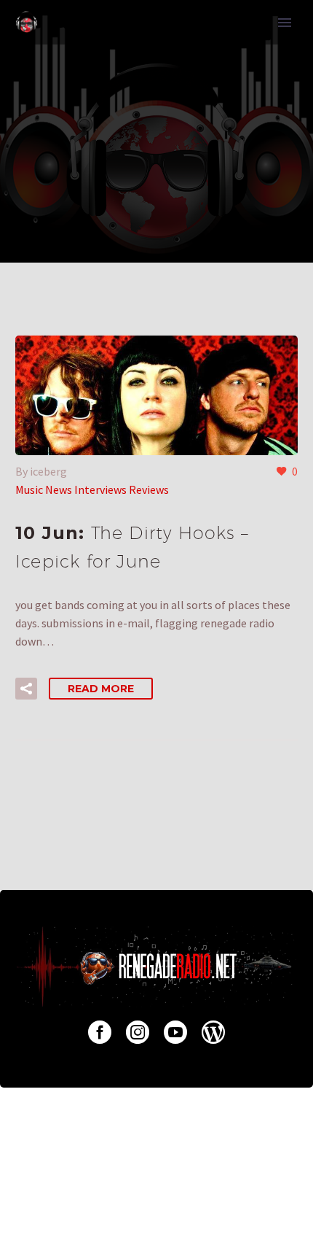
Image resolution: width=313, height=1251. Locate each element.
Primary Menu (285, 23)
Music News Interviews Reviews (92, 489)
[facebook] (99, 1032)
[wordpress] (213, 1032)
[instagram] (137, 1032)
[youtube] (175, 1032)
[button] (26, 689)
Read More (101, 688)
